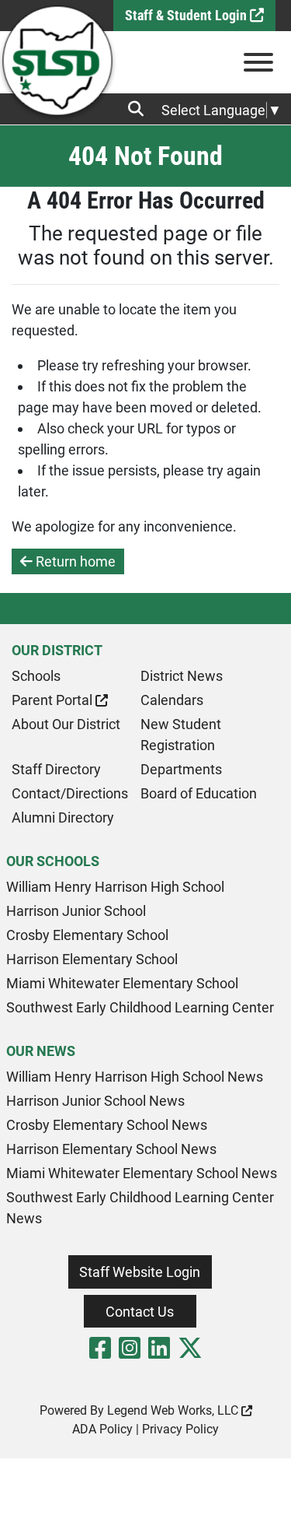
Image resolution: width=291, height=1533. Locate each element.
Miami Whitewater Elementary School (122, 983)
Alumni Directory (63, 817)
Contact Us (140, 1311)
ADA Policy (102, 1429)
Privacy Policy (180, 1429)
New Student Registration (180, 734)
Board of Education (198, 793)
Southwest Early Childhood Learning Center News (140, 1207)
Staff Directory (56, 769)
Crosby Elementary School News (106, 1125)
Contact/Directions (70, 793)
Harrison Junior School (76, 911)
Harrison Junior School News (95, 1101)
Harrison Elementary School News (111, 1149)
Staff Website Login (139, 1272)
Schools (36, 676)
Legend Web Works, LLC (174, 1410)
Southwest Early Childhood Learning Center (140, 1007)
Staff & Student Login (187, 15)
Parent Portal (53, 700)
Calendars (171, 700)
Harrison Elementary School (92, 959)
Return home (74, 561)
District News (181, 676)
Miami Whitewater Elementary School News (141, 1173)
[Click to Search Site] (140, 109)
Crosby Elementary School (87, 935)
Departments (181, 769)
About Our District (66, 724)
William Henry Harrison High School (115, 887)
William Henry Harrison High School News (134, 1076)
